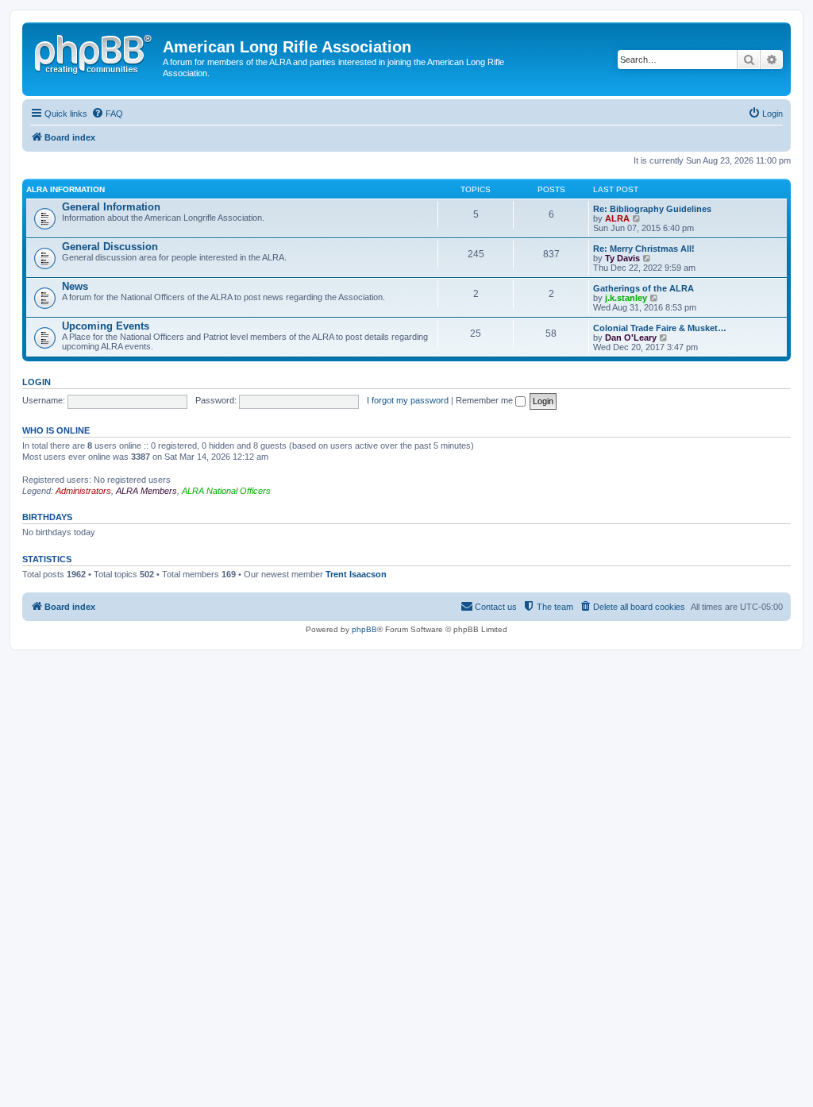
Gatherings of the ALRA (643, 288)
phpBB (364, 629)
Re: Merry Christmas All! (644, 248)
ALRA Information (65, 189)
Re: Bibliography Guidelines (652, 209)
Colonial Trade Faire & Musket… (659, 328)
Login (36, 382)
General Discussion (110, 247)
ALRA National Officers (226, 491)
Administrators (83, 491)
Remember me (485, 400)
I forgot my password (408, 400)
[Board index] (94, 51)
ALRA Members (146, 491)
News (75, 286)
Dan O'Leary (631, 337)
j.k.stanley (626, 298)
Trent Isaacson (356, 574)
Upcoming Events (105, 326)
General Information (111, 207)
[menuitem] (107, 113)
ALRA (617, 218)
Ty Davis (622, 258)
